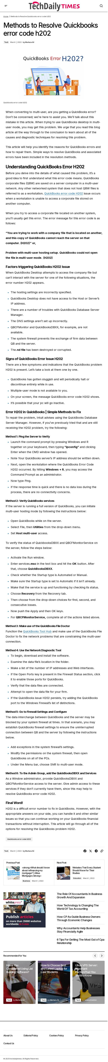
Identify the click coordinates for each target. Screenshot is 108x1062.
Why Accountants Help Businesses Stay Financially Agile (78, 930)
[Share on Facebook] (85, 851)
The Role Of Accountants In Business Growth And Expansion (79, 895)
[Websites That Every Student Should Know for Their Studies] (79, 872)
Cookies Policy (56, 1035)
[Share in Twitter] (90, 851)
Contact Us (8, 1043)
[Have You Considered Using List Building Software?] (19, 982)
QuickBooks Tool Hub (37, 631)
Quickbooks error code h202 (19, 839)
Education (77, 878)
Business (26, 881)
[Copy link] (102, 851)
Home (5, 16)
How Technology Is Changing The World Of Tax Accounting (78, 907)
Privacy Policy (82, 1035)
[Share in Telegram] (96, 851)
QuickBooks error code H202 (63, 193)
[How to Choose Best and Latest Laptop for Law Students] (54, 982)
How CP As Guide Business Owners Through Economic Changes (78, 918)
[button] (6, 6)
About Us (7, 1035)
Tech (6, 42)
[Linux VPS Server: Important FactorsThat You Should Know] (88, 982)
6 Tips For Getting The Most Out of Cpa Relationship (80, 941)
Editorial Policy (31, 1035)
